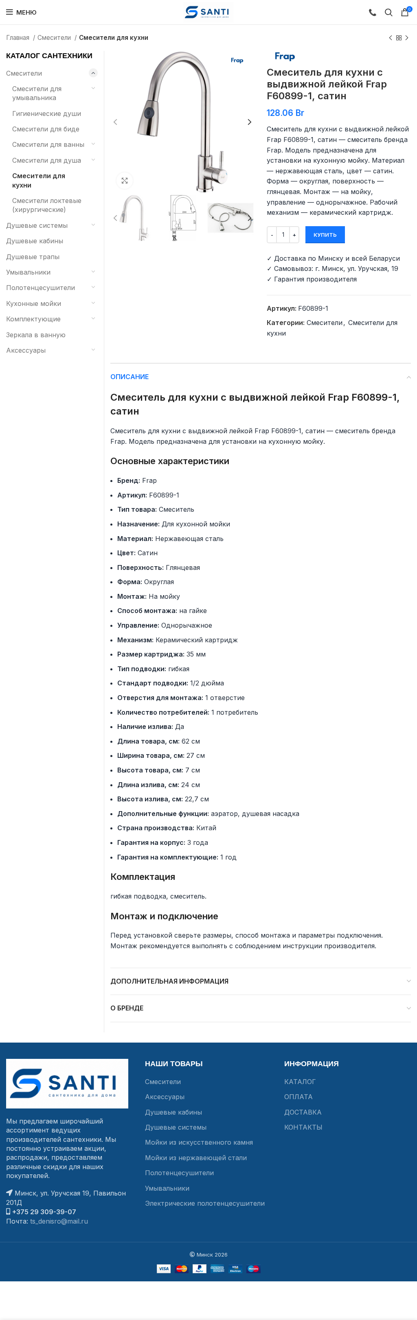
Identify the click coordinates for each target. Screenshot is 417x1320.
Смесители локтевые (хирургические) (46, 205)
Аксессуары (26, 350)
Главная (18, 37)
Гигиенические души (46, 113)
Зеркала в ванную (36, 335)
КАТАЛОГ (300, 1082)
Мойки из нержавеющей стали (196, 1158)
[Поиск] (389, 12)
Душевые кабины (34, 241)
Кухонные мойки (33, 303)
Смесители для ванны (48, 144)
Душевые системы (37, 225)
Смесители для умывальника (36, 93)
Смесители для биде (45, 129)
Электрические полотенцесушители (205, 1203)
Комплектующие (33, 319)
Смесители (54, 37)
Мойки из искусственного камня (199, 1142)
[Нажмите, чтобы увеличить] (124, 180)
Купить (325, 234)
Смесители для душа (46, 160)
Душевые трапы (32, 257)
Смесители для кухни (113, 37)
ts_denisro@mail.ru (59, 1221)
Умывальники (28, 272)
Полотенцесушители (40, 288)
